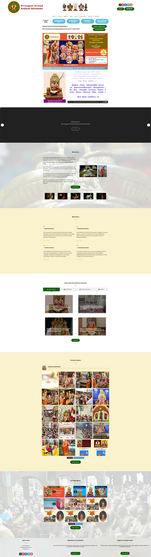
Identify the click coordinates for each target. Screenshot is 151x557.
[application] (88, 102)
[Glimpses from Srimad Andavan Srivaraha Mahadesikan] (50, 380)
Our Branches (25, 545)
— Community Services (83, 247)
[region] (75, 125)
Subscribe (97, 16)
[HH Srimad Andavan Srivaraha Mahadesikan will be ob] (101, 397)
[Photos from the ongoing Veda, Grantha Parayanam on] (84, 431)
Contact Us (26, 549)
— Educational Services (82, 228)
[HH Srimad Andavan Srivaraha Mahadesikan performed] (84, 397)
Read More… (79, 240)
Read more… (46, 240)
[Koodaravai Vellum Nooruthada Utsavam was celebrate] (101, 431)
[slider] (105, 102)
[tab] (51, 289)
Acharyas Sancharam (26, 547)
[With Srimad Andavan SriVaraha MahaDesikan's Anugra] (101, 447)
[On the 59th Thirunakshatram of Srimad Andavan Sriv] (67, 431)
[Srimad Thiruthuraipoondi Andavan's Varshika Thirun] (50, 447)
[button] (2, 125)
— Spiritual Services (48, 228)
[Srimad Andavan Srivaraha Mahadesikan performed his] (67, 380)
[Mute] (103, 102)
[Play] (69, 102)
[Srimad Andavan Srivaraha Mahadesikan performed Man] (84, 380)
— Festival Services (49, 247)
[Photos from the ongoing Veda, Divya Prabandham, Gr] (84, 414)
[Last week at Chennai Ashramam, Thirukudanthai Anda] (101, 414)
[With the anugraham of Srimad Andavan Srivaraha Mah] (84, 447)
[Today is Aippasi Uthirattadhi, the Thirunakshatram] (67, 447)
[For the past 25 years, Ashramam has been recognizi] (67, 414)
